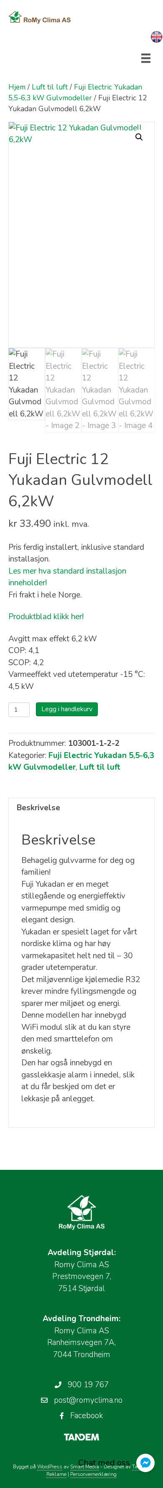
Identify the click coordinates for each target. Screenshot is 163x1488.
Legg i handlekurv (66, 709)
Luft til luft (50, 87)
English (156, 37)
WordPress (49, 1466)
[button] (139, 137)
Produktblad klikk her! (46, 616)
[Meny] (146, 58)
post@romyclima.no (88, 1400)
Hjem (16, 87)
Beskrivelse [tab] (38, 807)
